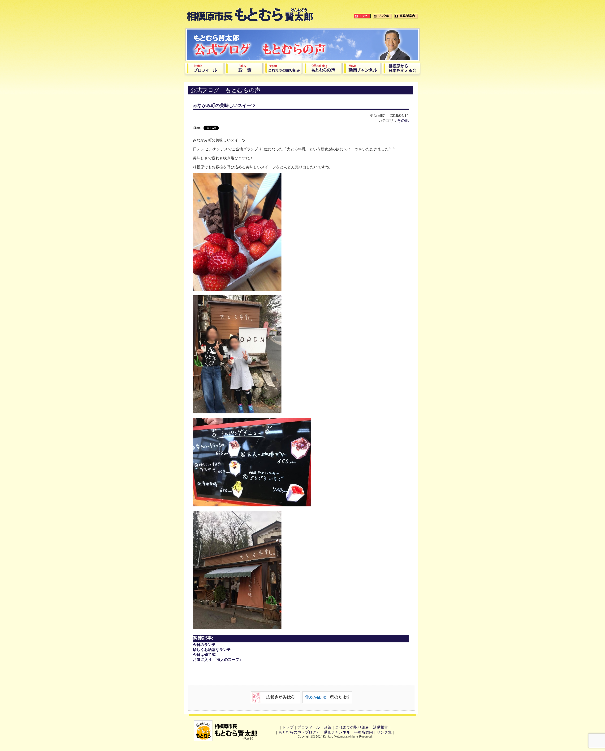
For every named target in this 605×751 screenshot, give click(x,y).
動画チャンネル (337, 732)
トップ (288, 727)
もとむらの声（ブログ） (299, 732)
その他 (403, 121)
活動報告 (380, 727)
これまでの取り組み (352, 727)
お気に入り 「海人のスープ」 (218, 660)
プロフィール (308, 727)
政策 (327, 727)
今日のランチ (204, 645)
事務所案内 (363, 732)
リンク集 (384, 732)
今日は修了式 (204, 655)
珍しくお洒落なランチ (212, 650)
